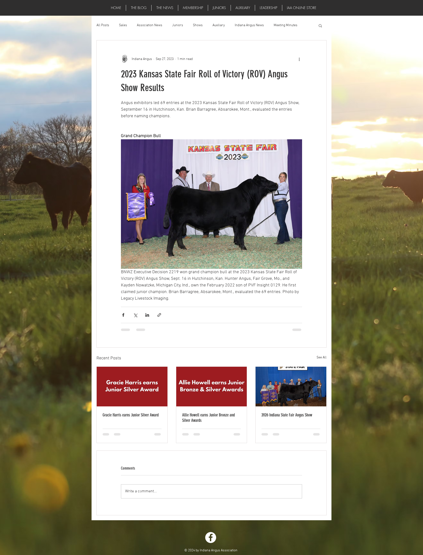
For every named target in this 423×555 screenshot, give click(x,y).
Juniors (177, 25)
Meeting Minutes (285, 25)
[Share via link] (159, 315)
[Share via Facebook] (123, 315)
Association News (149, 25)
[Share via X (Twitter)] (135, 315)
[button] (165, 8)
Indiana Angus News (249, 25)
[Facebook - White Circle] (210, 537)
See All (322, 357)
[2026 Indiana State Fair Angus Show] (291, 386)
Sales (123, 25)
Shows (198, 25)
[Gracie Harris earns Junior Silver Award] (132, 386)
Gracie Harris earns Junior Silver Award (131, 415)
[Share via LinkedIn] (147, 315)
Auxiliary (218, 25)
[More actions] (299, 59)
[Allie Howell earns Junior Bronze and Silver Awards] (211, 386)
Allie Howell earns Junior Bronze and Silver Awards (208, 417)
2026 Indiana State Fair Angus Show (286, 415)
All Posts (102, 25)
